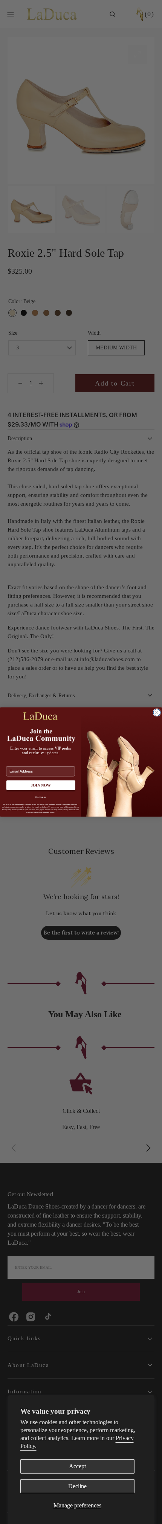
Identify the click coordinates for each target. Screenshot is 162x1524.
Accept (77, 1466)
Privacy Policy (6, 810)
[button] (40, 785)
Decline (77, 1486)
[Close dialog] (156, 712)
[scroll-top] (144, 1506)
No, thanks (40, 797)
